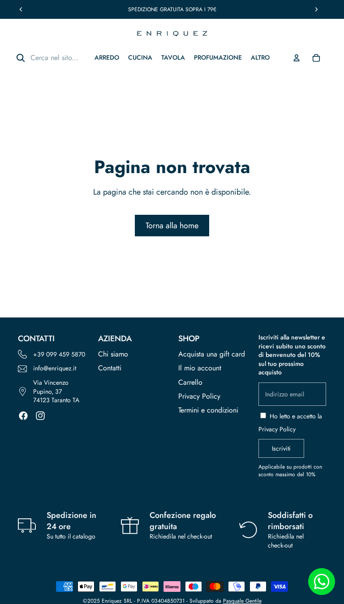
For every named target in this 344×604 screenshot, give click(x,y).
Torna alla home (172, 225)
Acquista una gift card (211, 354)
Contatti (109, 368)
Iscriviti (281, 448)
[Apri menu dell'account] (296, 58)
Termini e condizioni (208, 410)
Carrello (190, 382)
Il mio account (199, 368)
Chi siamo (113, 354)
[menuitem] (260, 57)
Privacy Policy (199, 396)
